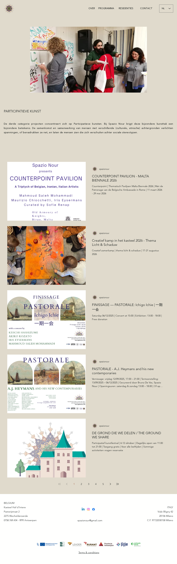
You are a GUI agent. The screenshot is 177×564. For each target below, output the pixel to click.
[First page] (59, 484)
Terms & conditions (88, 552)
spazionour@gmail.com (89, 520)
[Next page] (110, 484)
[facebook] (93, 509)
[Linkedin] (83, 509)
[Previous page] (67, 484)
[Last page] (117, 484)
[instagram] (88, 509)
